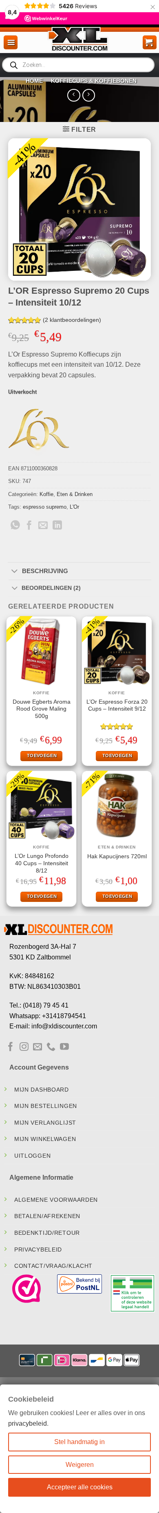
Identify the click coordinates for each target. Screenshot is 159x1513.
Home (34, 81)
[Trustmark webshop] (26, 1288)
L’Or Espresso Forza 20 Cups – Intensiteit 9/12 (117, 705)
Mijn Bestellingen (45, 1106)
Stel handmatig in (79, 1441)
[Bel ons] (50, 1047)
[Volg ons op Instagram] (24, 1047)
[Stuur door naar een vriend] (43, 526)
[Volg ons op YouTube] (64, 1047)
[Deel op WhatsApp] (15, 526)
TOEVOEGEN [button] (42, 755)
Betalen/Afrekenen (47, 1216)
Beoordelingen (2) (51, 588)
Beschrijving (45, 570)
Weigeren (80, 1464)
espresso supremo (44, 507)
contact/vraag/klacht (53, 1266)
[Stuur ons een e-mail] (37, 1047)
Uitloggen (32, 1155)
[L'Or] (38, 431)
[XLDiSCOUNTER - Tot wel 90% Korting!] (79, 38)
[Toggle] (14, 571)
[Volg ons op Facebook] (10, 1047)
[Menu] (11, 42)
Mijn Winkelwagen (45, 1139)
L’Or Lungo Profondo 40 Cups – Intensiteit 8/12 (41, 863)
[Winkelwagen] (150, 42)
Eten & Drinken (75, 494)
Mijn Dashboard (41, 1089)
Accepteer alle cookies (80, 1487)
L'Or (74, 507)
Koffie (46, 494)
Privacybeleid (38, 1249)
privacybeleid (27, 1423)
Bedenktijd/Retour (47, 1232)
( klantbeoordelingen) (72, 320)
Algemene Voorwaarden (56, 1199)
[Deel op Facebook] (29, 526)
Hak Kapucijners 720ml (117, 856)
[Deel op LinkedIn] (57, 526)
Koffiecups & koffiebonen (94, 81)
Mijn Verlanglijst (45, 1122)
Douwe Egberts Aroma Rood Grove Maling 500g (42, 709)
